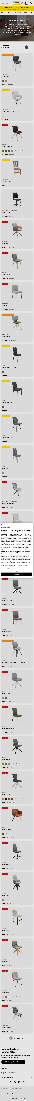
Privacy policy (5, 525)
